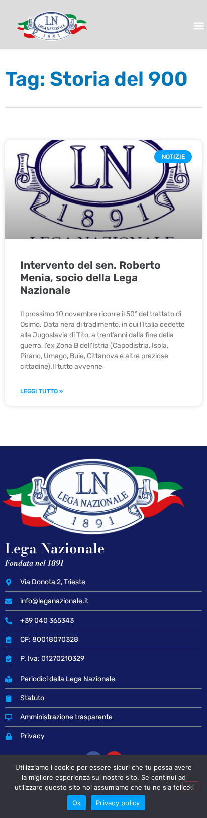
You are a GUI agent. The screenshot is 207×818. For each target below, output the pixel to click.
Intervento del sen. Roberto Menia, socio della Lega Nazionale (90, 277)
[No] (190, 785)
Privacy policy (118, 803)
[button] (198, 26)
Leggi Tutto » (41, 391)
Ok (76, 803)
